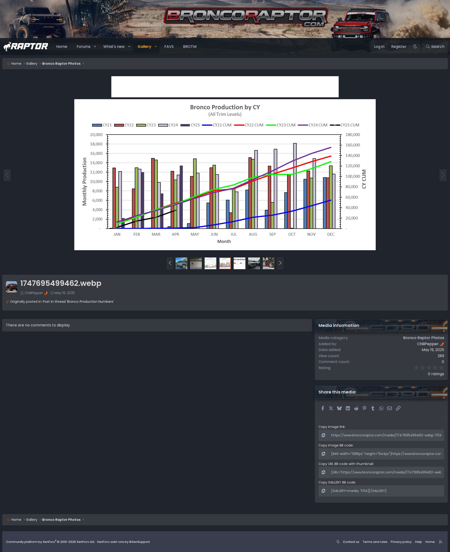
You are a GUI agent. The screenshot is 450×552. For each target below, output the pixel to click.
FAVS (169, 46)
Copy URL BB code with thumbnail (346, 463)
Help (418, 542)
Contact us (351, 542)
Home (61, 46)
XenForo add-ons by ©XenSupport (123, 542)
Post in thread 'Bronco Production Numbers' (78, 301)
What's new (114, 46)
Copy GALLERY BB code (337, 482)
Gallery (144, 46)
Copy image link (332, 426)
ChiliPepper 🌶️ (36, 293)
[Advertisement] (225, 86)
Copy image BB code (336, 445)
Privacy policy (401, 542)
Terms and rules (375, 542)
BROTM (189, 46)
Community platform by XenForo (50, 542)
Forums (83, 46)
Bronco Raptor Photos (423, 337)
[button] (95, 46)
